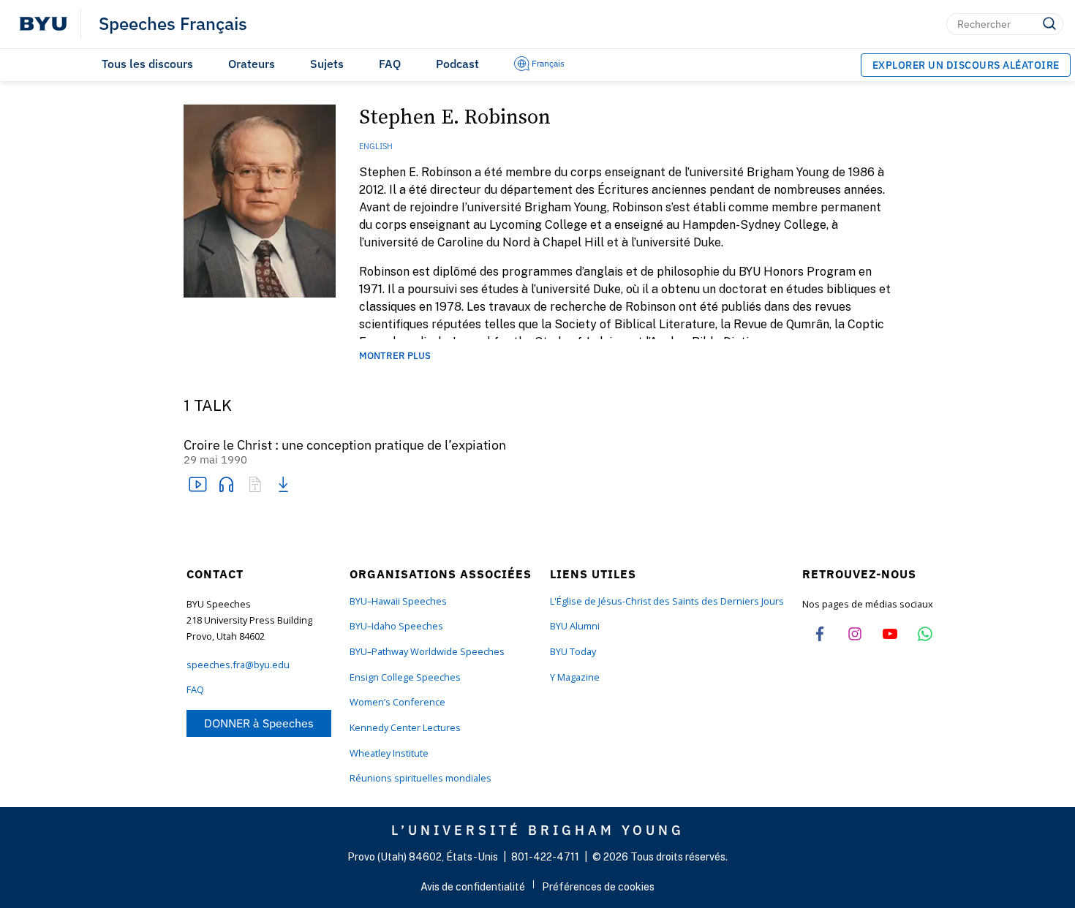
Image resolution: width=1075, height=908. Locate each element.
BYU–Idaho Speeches (396, 626)
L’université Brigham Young (537, 830)
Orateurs (251, 63)
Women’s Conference (397, 702)
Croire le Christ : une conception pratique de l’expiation (345, 445)
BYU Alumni (575, 626)
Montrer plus (395, 356)
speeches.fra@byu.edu (238, 664)
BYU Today (573, 651)
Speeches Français (173, 24)
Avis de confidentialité (472, 887)
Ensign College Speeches (405, 677)
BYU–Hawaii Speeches (398, 601)
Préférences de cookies (598, 887)
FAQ (390, 63)
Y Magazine (575, 677)
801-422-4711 (545, 857)
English (376, 146)
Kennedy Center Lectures (405, 727)
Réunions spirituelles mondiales (420, 778)
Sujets (327, 63)
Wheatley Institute (389, 753)
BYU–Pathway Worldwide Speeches (427, 651)
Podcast (457, 63)
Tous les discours (147, 63)
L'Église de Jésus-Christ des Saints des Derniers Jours (667, 601)
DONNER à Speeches (259, 723)
